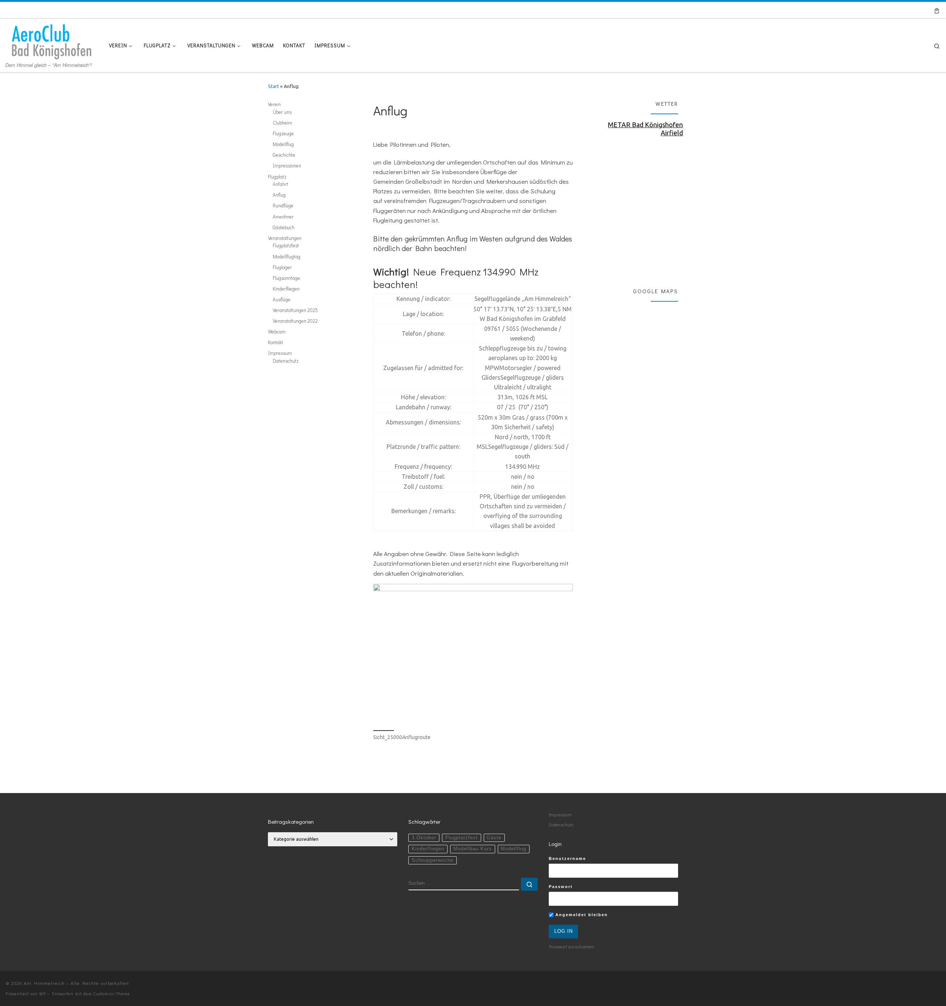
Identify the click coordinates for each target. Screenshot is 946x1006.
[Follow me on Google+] (900, 10)
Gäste (494, 837)
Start (273, 86)
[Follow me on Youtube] (910, 10)
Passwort (561, 886)
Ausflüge (281, 299)
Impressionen (287, 165)
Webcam (277, 331)
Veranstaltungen (285, 238)
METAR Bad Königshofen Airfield (645, 128)
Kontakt (275, 342)
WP (42, 993)
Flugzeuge (283, 133)
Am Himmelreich (44, 983)
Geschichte (284, 155)
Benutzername (567, 858)
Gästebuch (284, 227)
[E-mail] (880, 10)
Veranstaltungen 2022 (295, 321)
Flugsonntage (286, 278)
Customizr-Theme (111, 993)
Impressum (280, 353)
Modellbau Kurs (472, 848)
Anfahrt (280, 184)
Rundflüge (283, 205)
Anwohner (283, 216)
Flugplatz (277, 176)
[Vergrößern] (563, 593)
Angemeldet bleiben (581, 914)
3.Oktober (424, 837)
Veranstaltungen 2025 (295, 310)
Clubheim (282, 122)
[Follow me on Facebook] (890, 10)
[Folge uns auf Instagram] (920, 10)
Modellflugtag (286, 256)
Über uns (282, 112)
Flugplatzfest (286, 245)
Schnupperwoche (432, 860)
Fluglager (282, 267)
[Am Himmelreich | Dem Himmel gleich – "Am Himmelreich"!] (52, 39)
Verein (274, 104)
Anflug (279, 195)
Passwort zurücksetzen (571, 946)
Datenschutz (286, 361)
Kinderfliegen (286, 288)
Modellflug (283, 144)
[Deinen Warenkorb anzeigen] (937, 10)
